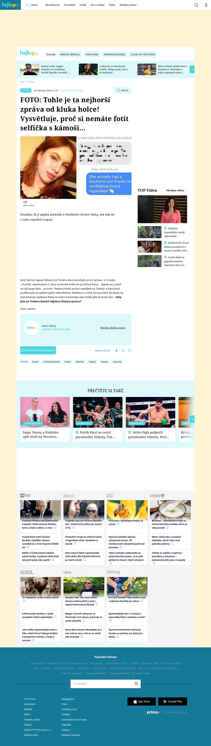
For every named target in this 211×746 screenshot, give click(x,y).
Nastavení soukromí (71, 735)
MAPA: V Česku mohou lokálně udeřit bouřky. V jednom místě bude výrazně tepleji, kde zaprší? (40, 556)
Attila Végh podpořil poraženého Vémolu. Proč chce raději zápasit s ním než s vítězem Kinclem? (147, 434)
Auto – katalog (41, 668)
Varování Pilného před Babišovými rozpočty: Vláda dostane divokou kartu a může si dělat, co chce (40, 524)
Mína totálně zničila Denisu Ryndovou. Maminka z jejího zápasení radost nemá (173, 71)
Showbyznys (52, 4)
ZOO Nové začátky (171, 663)
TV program (96, 663)
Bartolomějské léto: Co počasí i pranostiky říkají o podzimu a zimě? (127, 615)
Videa (112, 4)
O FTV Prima (30, 699)
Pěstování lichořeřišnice (164, 668)
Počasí (134, 663)
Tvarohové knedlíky (96, 673)
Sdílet (124, 91)
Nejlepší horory (79, 663)
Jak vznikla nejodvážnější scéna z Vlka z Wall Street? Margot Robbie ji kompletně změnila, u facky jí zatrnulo (40, 635)
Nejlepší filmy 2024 (57, 663)
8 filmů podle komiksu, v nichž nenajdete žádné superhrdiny (37, 615)
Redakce (66, 730)
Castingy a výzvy (69, 709)
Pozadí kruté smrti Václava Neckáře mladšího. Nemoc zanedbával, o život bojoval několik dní (40, 542)
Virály (82, 4)
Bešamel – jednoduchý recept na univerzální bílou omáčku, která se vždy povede (169, 524)
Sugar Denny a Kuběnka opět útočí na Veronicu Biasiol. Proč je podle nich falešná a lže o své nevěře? (42, 434)
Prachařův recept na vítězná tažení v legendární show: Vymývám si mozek (83, 540)
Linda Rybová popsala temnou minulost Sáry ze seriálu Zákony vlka (175, 263)
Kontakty (66, 714)
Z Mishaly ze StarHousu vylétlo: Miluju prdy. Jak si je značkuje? (114, 69)
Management (68, 699)
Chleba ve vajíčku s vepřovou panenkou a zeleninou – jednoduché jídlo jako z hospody (168, 556)
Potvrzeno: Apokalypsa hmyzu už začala (126, 522)
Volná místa (29, 704)
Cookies (27, 725)
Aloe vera (143, 668)
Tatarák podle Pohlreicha (122, 668)
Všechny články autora (112, 327)
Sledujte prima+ (128, 4)
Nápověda (66, 725)
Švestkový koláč (141, 673)
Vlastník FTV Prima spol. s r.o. (37, 730)
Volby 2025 (83, 668)
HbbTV (27, 714)
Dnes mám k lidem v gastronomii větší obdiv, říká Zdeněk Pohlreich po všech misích (82, 556)
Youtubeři (69, 4)
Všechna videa (175, 190)
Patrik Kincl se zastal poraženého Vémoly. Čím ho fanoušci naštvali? (96, 434)
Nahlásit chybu (31, 735)
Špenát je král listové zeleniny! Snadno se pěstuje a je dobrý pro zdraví (126, 633)
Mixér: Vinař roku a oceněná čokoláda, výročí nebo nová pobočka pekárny (166, 540)
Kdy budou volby (149, 663)
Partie (124, 663)
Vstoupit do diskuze (40, 350)
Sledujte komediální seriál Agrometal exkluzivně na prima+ (174, 236)
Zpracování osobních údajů (74, 719)
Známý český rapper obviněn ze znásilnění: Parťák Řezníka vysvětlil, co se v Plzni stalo (56, 71)
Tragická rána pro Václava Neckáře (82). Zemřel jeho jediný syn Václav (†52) (83, 524)
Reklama (28, 709)
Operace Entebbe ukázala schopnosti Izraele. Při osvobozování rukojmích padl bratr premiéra (127, 542)
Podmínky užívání (32, 719)
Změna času (112, 663)
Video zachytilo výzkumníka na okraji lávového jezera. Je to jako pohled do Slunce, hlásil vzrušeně (126, 556)
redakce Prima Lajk (72, 90)
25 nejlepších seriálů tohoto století (40, 597)
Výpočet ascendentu (72, 673)
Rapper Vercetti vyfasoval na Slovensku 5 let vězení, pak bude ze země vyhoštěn (83, 617)
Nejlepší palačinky (119, 673)
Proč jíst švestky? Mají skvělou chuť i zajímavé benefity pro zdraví (127, 599)
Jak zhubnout (37, 663)
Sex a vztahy (97, 4)
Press (64, 704)
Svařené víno (99, 668)
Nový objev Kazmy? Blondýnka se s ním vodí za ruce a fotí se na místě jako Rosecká (83, 633)
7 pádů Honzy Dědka (63, 668)
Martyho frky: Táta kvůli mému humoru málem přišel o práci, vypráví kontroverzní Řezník (81, 601)
